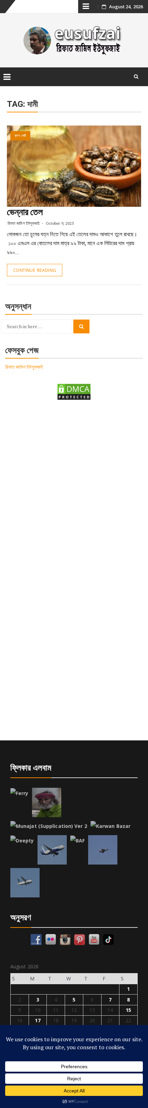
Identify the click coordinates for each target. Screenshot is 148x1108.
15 (128, 1010)
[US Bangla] (25, 882)
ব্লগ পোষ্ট (20, 135)
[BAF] (77, 840)
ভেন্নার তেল (25, 212)
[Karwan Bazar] (110, 826)
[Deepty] (22, 840)
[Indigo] (52, 850)
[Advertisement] (74, 487)
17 (37, 1020)
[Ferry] (19, 793)
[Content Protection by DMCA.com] (74, 391)
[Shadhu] (46, 802)
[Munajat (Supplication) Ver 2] (48, 826)
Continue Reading (34, 270)
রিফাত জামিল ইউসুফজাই (24, 223)
